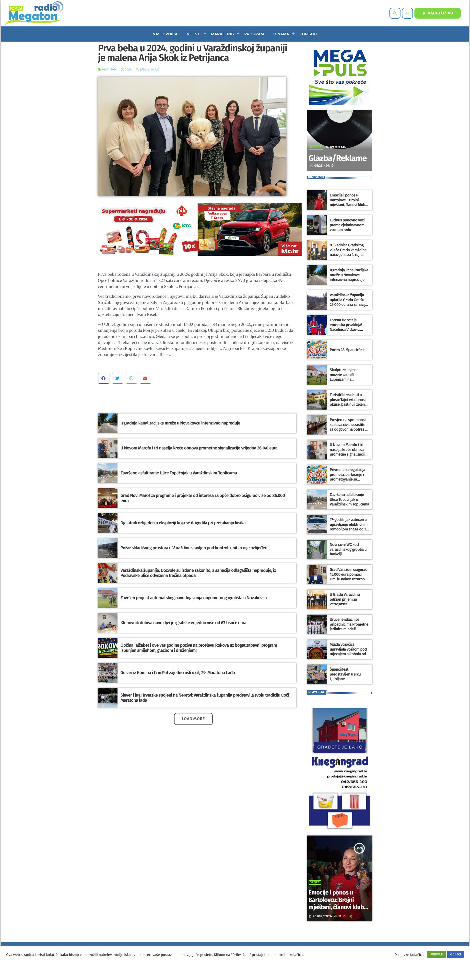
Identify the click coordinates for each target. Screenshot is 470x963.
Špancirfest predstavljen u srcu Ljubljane (345, 674)
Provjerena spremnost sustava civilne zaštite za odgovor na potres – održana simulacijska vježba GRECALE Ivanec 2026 (348, 432)
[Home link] (34, 13)
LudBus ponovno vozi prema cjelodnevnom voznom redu (347, 225)
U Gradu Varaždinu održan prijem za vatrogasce (345, 599)
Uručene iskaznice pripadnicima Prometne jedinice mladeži (349, 624)
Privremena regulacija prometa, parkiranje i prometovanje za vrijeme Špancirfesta (347, 477)
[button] (103, 378)
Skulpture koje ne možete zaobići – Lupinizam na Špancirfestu (344, 377)
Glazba (316, 147)
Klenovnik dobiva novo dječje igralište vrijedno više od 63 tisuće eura (183, 622)
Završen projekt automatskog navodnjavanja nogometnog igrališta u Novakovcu (193, 597)
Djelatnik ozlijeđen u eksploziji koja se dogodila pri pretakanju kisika (183, 523)
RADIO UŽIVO (437, 13)
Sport (315, 882)
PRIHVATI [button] (436, 954)
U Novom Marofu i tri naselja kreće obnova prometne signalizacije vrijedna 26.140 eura (199, 448)
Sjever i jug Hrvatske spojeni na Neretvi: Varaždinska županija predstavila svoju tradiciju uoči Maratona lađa (204, 697)
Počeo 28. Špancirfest (347, 350)
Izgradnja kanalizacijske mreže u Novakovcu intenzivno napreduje (180, 423)
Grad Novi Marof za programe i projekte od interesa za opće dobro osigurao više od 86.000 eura (202, 498)
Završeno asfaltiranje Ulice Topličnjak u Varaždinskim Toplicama (178, 473)
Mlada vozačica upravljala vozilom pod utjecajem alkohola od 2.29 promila (348, 651)
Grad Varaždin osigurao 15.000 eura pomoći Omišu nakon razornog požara (348, 576)
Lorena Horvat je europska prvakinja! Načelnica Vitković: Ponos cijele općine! (346, 327)
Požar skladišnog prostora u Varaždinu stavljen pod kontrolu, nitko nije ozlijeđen (193, 547)
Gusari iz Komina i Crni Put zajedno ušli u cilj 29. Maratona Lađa (177, 672)
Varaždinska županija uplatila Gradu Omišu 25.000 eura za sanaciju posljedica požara (348, 302)
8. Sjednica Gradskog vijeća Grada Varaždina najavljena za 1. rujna (348, 250)
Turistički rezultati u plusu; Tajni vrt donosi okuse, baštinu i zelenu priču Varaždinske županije (348, 404)
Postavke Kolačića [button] (409, 954)
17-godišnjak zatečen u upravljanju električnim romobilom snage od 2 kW (348, 526)
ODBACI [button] (455, 954)
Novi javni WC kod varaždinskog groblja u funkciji (348, 549)
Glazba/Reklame (337, 158)
